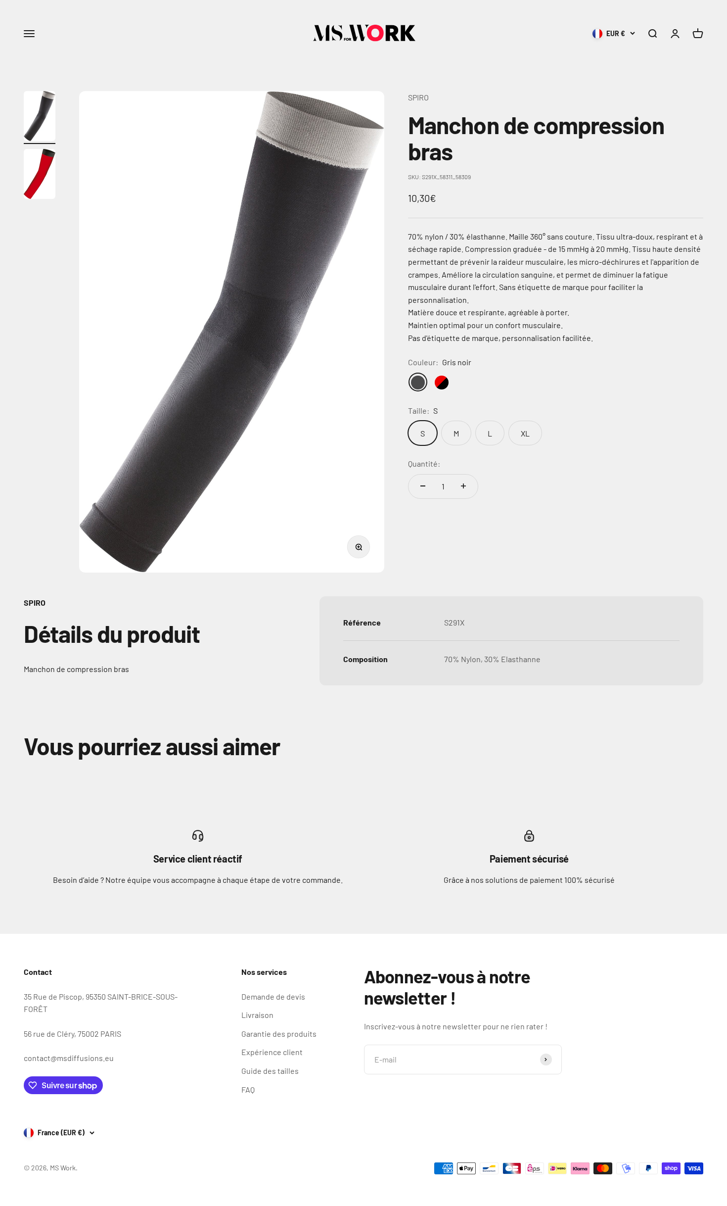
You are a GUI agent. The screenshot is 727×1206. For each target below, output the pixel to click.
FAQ (248, 1089)
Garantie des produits (279, 1033)
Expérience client (272, 1052)
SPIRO (418, 97)
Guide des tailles (270, 1070)
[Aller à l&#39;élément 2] (39, 175)
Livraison (257, 1014)
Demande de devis (273, 996)
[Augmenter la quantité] (463, 486)
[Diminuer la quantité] (423, 486)
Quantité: (424, 463)
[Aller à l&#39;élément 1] (39, 117)
